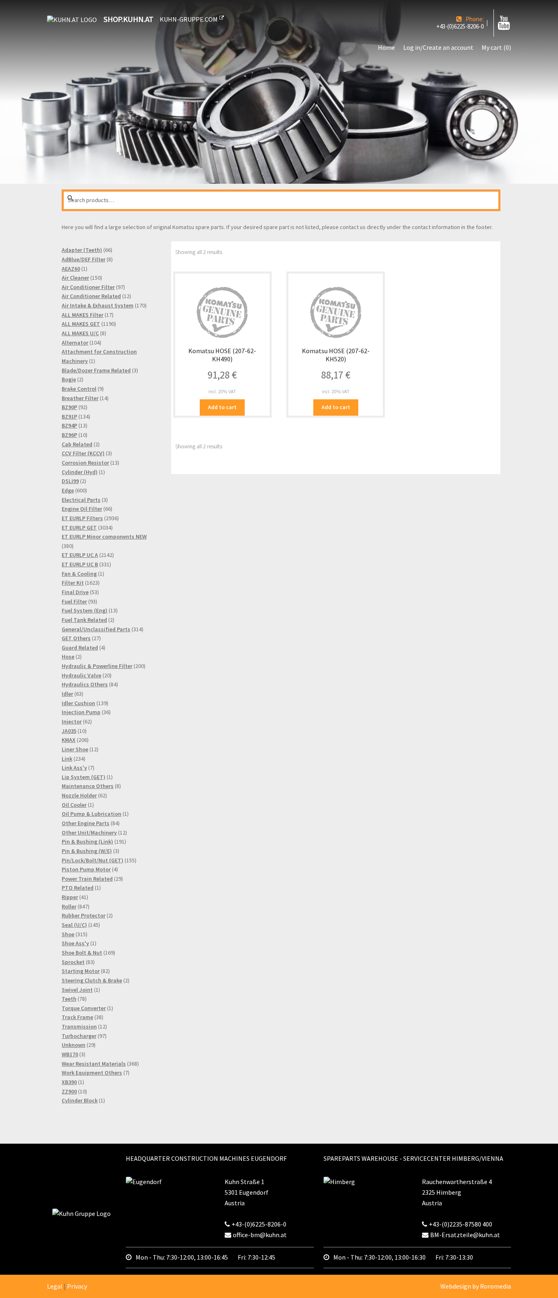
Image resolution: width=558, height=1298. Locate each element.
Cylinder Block (80, 1100)
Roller (69, 906)
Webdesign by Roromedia (475, 1286)
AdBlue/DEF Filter (83, 259)
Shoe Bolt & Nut (82, 952)
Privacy (77, 1286)
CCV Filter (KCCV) (83, 453)
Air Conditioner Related (91, 296)
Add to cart (222, 407)
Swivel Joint (77, 989)
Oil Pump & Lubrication (91, 813)
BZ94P (69, 425)
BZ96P (69, 435)
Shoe (68, 934)
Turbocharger (79, 1036)
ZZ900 (69, 1091)
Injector (72, 721)
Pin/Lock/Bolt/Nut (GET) (92, 860)
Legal (54, 1286)
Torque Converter (84, 1008)
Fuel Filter (74, 601)
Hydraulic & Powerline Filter (97, 666)
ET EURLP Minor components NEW (104, 536)
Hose (68, 656)
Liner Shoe (75, 749)
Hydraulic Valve (81, 675)
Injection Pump (81, 712)
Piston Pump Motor (86, 869)
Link (67, 758)
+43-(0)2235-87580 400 (460, 1224)
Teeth (69, 998)
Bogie (69, 379)
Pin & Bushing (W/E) (87, 851)
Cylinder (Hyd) (80, 472)
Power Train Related (87, 878)
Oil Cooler (74, 804)
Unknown (73, 1045)
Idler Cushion (78, 703)
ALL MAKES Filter (82, 314)
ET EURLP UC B (80, 564)
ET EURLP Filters (82, 518)
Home (386, 47)
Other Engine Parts (85, 823)
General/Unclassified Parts (96, 629)
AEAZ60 (71, 268)
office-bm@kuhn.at (260, 1235)
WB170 (70, 1054)
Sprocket (73, 962)
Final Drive (75, 592)
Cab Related (77, 444)
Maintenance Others (88, 786)
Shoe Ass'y (75, 943)
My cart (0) (496, 47)
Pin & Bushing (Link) (87, 841)
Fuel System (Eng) (84, 610)
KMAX (69, 740)
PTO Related (78, 887)
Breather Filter (80, 398)
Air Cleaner (75, 277)
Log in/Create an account (438, 47)
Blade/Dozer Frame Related (96, 370)
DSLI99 (70, 481)
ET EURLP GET (79, 527)
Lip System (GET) (83, 777)
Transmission (79, 1026)
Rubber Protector (83, 915)
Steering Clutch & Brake (92, 980)
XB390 (69, 1082)
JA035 (69, 731)
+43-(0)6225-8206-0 (460, 26)
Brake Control (79, 388)
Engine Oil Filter (82, 508)
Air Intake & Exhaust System (98, 305)
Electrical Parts (81, 499)
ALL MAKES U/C (80, 333)
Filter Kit (73, 582)
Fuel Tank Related (84, 619)
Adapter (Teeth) (82, 250)
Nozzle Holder (79, 795)
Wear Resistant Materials (94, 1063)
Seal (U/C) (74, 924)
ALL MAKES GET (81, 323)
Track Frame (77, 1017)
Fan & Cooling (79, 573)
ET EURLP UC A (80, 555)
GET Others (76, 638)
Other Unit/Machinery (89, 832)
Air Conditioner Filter (88, 287)
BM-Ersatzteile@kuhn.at (465, 1235)
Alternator (75, 342)
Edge (68, 490)
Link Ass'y (74, 767)
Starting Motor (81, 971)
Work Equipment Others (92, 1072)
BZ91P (69, 416)
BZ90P (69, 407)
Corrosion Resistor (85, 462)
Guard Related (80, 647)
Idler (67, 693)
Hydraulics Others (85, 684)
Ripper (70, 897)
